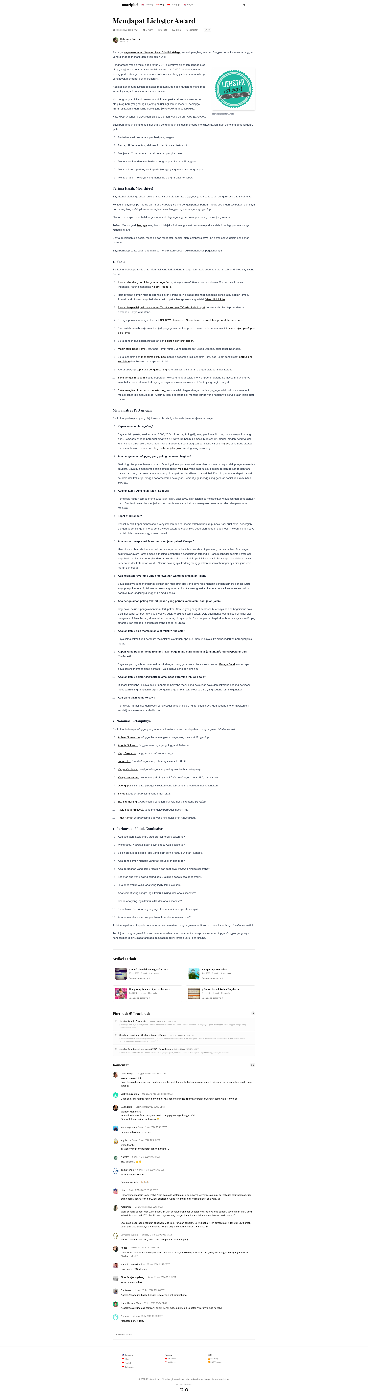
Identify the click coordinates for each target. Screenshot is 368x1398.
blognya (142, 225)
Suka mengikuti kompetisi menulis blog (141, 390)
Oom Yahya (127, 1073)
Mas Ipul (183, 468)
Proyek (188, 4)
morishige (126, 1206)
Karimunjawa (128, 1127)
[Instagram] (181, 1389)
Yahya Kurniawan (128, 769)
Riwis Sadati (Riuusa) (130, 809)
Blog (160, 4)
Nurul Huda (127, 1303)
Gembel (125, 1316)
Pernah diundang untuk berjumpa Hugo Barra (145, 282)
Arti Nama (170, 1359)
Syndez (122, 793)
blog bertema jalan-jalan (167, 448)
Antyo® (125, 1156)
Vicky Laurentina (128, 777)
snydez (125, 1140)
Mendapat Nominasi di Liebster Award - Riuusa (142, 1035)
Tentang (147, 4)
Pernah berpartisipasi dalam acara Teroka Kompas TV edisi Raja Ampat (161, 307)
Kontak (126, 1363)
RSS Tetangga (215, 1362)
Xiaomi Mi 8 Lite (215, 299)
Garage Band (227, 664)
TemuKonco (127, 1169)
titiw (123, 1190)
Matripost (170, 1362)
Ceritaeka (126, 1290)
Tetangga (173, 4)
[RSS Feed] (243, 4)
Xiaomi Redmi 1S (162, 286)
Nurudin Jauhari (129, 1264)
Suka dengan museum (131, 377)
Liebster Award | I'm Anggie (132, 1021)
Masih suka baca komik (132, 348)
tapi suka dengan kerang (152, 369)
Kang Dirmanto (127, 753)
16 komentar (192, 30)
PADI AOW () (180, 320)
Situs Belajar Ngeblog (132, 1277)
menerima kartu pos (153, 356)
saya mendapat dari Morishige (152, 52)
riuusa (124, 1247)
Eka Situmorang (127, 801)
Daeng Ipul (124, 785)
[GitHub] (186, 1389)
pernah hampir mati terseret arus (223, 320)
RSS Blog (213, 1359)
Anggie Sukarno (127, 745)
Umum (207, 30)
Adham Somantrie (129, 737)
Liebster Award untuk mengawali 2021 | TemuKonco (145, 1049)
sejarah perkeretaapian (179, 340)
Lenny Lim (124, 761)
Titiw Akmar (125, 817)
